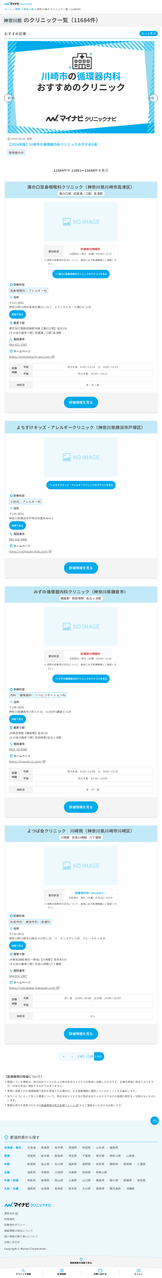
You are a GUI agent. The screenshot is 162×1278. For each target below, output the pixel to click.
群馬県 (59, 1156)
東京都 (100, 1156)
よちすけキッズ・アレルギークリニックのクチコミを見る (83, 485)
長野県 (86, 1164)
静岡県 (114, 1164)
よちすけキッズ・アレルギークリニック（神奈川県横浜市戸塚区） (81, 427)
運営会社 (9, 1213)
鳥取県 (31, 1180)
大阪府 (59, 1172)
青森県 (45, 1147)
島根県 (45, 1180)
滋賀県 (31, 1172)
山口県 (86, 1180)
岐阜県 (100, 1164)
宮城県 (73, 1147)
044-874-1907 (18, 976)
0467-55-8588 (18, 749)
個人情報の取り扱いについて (21, 1236)
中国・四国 (11, 1180)
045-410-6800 (18, 539)
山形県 (100, 1147)
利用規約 (9, 1219)
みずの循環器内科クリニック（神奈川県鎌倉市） (81, 591)
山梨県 (130, 1156)
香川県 (114, 1180)
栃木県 (45, 1156)
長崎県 (59, 1188)
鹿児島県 (115, 1188)
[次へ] (153, 98)
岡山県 (59, 1180)
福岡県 (31, 1188)
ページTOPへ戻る (154, 1120)
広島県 (73, 1180)
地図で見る (17, 314)
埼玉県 (73, 1156)
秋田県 (86, 1147)
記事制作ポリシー (14, 1224)
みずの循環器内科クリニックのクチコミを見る (82, 678)
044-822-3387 (18, 345)
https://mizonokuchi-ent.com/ (30, 357)
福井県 (73, 1164)
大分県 (86, 1188)
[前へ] (8, 98)
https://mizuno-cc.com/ (25, 761)
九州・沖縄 (11, 1188)
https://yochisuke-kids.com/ (28, 551)
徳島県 (100, 1180)
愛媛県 (127, 1180)
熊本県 (73, 1188)
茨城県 (31, 1156)
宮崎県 (100, 1188)
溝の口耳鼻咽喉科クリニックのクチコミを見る (82, 274)
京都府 (45, 1172)
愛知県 (127, 1164)
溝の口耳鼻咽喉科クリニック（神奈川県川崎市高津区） (81, 187)
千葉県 (86, 1156)
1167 (81, 1056)
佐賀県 (45, 1188)
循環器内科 (16, 152)
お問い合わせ (12, 1242)
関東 (7, 1156)
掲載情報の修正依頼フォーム (58, 1105)
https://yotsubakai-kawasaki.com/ (32, 988)
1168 (89, 1056)
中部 (7, 1164)
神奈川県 (115, 1156)
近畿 (7, 1172)
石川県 (59, 1164)
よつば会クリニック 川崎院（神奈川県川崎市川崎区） (81, 831)
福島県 (114, 1147)
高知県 (141, 1180)
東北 (18, 1147)
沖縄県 (130, 1188)
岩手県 (59, 1147)
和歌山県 (101, 1172)
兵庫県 (73, 1172)
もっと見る (149, 33)
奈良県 (86, 1172)
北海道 (8, 1147)
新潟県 (31, 1164)
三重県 (141, 1164)
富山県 (45, 1164)
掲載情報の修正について (18, 1230)
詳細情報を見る (81, 402)
